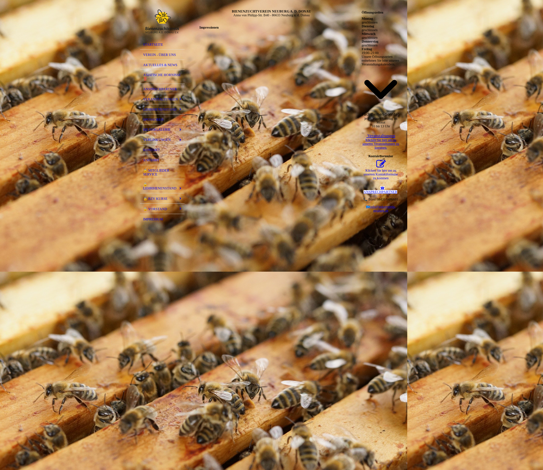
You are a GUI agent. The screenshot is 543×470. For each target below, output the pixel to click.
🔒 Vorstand (155, 209)
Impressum (153, 219)
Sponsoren (153, 119)
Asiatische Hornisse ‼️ (162, 77)
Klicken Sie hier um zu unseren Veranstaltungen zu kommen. (380, 143)
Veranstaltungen (160, 99)
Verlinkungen (157, 140)
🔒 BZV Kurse (155, 198)
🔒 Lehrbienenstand (159, 186)
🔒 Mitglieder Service (156, 172)
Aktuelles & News (160, 65)
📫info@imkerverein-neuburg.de (381, 208)
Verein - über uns (159, 55)
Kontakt (151, 150)
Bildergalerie (157, 129)
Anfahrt (151, 160)
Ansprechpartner (160, 89)
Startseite (153, 44)
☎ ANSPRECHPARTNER (380, 190)
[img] (162, 22)
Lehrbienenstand (159, 109)
